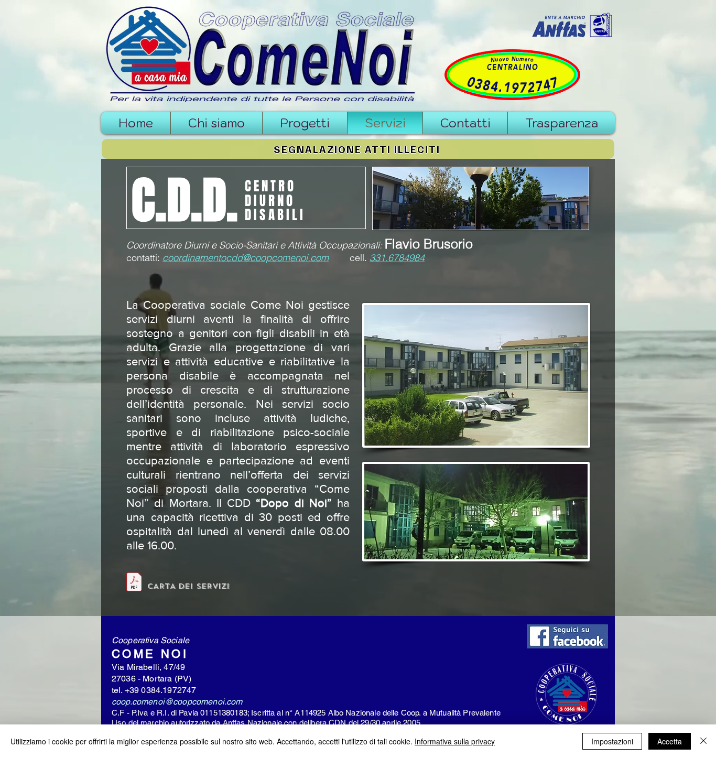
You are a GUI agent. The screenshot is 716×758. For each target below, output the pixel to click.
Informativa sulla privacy (455, 741)
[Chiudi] (703, 741)
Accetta (669, 741)
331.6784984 (397, 258)
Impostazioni (612, 741)
